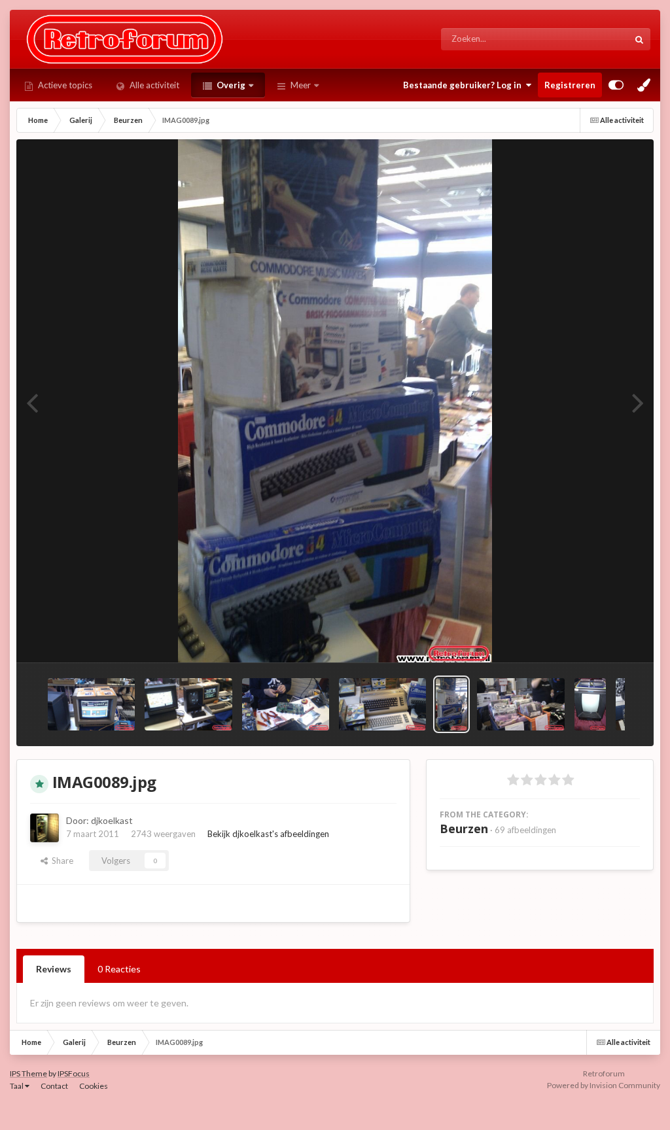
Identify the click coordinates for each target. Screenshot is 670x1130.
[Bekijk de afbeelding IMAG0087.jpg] (520, 704)
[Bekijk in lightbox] (334, 400)
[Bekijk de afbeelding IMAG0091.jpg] (382, 704)
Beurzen (464, 828)
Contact (54, 1086)
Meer (301, 85)
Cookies (93, 1086)
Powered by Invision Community (603, 1085)
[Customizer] (616, 85)
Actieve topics (64, 85)
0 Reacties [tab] (119, 968)
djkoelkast (112, 820)
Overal (598, 39)
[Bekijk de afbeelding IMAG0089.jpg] (451, 704)
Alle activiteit (153, 85)
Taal (17, 1086)
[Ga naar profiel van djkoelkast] (44, 827)
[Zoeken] (639, 39)
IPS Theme (28, 1073)
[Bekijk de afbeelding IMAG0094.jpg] (285, 704)
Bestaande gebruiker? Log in (464, 85)
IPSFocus (74, 1073)
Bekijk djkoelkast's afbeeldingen (268, 834)
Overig (230, 85)
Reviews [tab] (53, 968)
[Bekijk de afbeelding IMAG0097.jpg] (91, 704)
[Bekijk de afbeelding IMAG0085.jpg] (590, 704)
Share (60, 860)
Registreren (569, 85)
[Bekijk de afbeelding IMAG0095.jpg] (188, 704)
